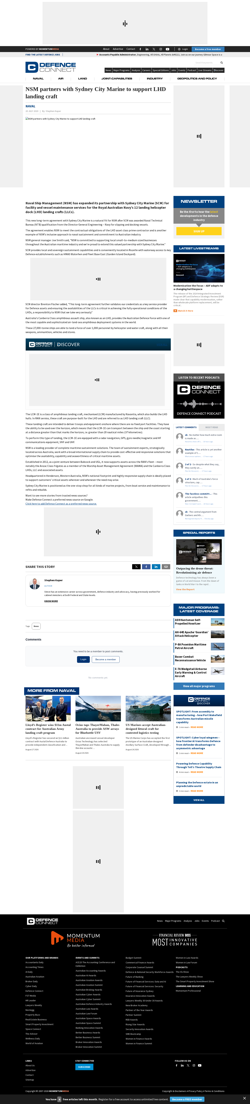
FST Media (31, 995)
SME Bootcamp (133, 1033)
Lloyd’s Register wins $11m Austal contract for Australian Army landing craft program (48, 728)
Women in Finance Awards (139, 1038)
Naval (38, 79)
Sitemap (30, 1079)
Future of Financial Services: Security (144, 986)
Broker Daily (32, 981)
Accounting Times (35, 967)
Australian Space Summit (88, 1023)
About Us (30, 1065)
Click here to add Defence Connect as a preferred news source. (61, 503)
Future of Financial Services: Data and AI (146, 981)
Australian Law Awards (87, 1008)
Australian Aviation (35, 976)
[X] (136, 566)
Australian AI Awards (86, 975)
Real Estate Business (36, 1019)
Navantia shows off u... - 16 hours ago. (199, 442)
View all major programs (199, 686)
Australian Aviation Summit (89, 984)
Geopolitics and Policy (197, 79)
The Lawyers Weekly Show (189, 976)
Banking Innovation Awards (89, 1027)
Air (60, 79)
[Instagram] (194, 1065)
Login (185, 49)
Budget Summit (133, 957)
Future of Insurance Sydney (140, 991)
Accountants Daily (35, 962)
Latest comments (186, 427)
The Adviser (32, 1033)
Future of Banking (135, 976)
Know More (51, 601)
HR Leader (31, 1000)
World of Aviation (34, 1043)
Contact (131, 49)
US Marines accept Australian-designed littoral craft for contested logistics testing (146, 728)
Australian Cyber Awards (88, 994)
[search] (222, 63)
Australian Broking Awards (89, 989)
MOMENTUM (49, 49)
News (108, 70)
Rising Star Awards (135, 1024)
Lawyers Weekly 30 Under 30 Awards (144, 1000)
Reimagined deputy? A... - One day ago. (199, 519)
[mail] (166, 566)
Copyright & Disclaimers (174, 1091)
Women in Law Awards (187, 957)
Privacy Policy (196, 1091)
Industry (155, 79)
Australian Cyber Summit (88, 999)
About (106, 49)
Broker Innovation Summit (89, 1046)
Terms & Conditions (214, 1091)
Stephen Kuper (53, 111)
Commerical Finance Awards (140, 962)
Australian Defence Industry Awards (94, 1004)
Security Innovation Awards (139, 1029)
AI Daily (29, 971)
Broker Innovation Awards (89, 1042)
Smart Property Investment (39, 1024)
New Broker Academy (137, 1005)
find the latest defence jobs (43, 54)
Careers (146, 70)
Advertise (118, 49)
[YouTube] (199, 1065)
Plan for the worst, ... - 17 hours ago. (198, 471)
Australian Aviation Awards (89, 980)
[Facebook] (176, 1065)
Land (82, 79)
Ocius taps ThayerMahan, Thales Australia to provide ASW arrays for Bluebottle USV (97, 728)
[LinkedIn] (182, 1065)
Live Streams (205, 70)
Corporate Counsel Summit (139, 967)
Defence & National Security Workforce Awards (150, 972)
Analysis (136, 70)
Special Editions (161, 70)
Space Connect (33, 1029)
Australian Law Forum (86, 1013)
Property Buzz (33, 1014)
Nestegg (30, 1009)
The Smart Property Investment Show (195, 981)
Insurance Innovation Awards (140, 995)
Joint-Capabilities (117, 79)
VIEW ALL (162, 344)
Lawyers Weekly (34, 1005)
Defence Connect (34, 990)
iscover (219, 70)
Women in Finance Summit (139, 1043)
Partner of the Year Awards (139, 1010)
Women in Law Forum (186, 962)
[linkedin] (156, 566)
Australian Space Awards (88, 1018)
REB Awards (132, 1019)
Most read (211, 427)
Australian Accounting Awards (91, 970)
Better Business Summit (88, 1037)
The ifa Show (182, 971)
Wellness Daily (33, 1038)
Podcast (192, 70)
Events (181, 70)
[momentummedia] (75, 939)
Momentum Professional (188, 990)
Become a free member (208, 49)
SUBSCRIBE (84, 1066)
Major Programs (121, 70)
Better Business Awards (88, 1032)
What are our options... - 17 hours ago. (199, 456)
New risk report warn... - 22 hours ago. (199, 504)
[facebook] (146, 566)
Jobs (173, 70)
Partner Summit (133, 1014)
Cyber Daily (31, 986)
